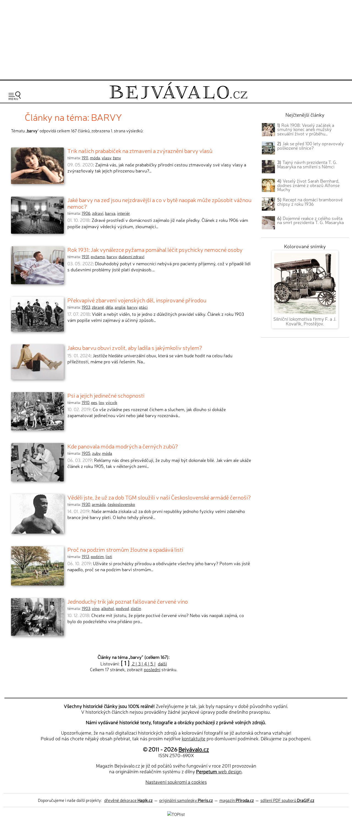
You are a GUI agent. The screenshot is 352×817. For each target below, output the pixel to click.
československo (121, 504)
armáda (99, 504)
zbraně (98, 307)
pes (94, 402)
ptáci (143, 307)
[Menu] (14, 95)
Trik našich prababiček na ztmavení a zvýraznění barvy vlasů (139, 150)
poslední (152, 669)
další (162, 663)
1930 (86, 504)
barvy (112, 256)
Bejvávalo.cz (193, 749)
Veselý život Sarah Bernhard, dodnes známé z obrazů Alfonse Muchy (308, 185)
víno (96, 608)
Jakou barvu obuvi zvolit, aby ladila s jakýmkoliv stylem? (134, 347)
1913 (85, 556)
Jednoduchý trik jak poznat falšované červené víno (127, 601)
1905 (86, 453)
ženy (117, 157)
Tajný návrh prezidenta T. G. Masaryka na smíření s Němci (307, 164)
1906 (86, 213)
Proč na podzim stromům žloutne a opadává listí (125, 549)
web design (219, 771)
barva (110, 213)
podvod (122, 608)
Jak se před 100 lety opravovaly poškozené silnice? (310, 145)
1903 (86, 307)
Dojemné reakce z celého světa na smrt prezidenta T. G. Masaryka (310, 220)
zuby (96, 453)
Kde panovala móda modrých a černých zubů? (122, 446)
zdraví (97, 213)
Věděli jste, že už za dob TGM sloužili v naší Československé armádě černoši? (159, 497)
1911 (85, 157)
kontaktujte (193, 738)
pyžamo (98, 256)
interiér (123, 213)
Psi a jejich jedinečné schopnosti (105, 395)
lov (101, 402)
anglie (120, 307)
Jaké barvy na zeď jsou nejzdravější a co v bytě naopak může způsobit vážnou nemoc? (159, 203)
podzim (97, 556)
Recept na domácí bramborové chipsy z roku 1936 (310, 201)
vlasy (106, 157)
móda (95, 157)
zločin (136, 608)
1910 (85, 402)
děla (109, 307)
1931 (85, 256)
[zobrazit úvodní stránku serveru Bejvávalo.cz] (178, 98)
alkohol (107, 608)
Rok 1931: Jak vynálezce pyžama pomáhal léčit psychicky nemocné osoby (155, 249)
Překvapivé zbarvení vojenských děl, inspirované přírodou (136, 300)
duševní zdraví (131, 256)
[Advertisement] (176, 39)
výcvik (111, 402)
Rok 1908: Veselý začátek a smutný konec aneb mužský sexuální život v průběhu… (305, 129)
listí (109, 556)
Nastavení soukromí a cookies (176, 782)
